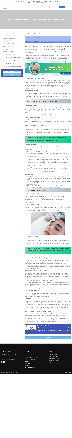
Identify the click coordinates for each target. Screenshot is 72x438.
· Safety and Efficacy (8, 54)
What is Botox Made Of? (7, 40)
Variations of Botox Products (8, 43)
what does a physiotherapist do (39, 190)
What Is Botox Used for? (7, 46)
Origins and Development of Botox (9, 38)
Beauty (31, 7)
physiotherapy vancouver (60, 321)
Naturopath (27, 361)
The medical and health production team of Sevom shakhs (53, 326)
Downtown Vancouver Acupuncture (31, 355)
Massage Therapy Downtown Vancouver (32, 357)
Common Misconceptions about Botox (10, 44)
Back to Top (67, 372)
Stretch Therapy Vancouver (30, 367)
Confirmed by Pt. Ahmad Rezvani (35, 38)
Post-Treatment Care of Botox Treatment (12, 59)
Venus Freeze (27, 363)
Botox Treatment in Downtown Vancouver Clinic (12, 66)
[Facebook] (2, 362)
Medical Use (6, 48)
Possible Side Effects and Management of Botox (12, 61)
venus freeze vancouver (31, 313)
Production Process (8, 41)
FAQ (49, 7)
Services (21, 7)
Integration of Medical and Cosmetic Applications (12, 57)
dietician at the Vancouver (48, 101)
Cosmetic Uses (7, 49)
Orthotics (44, 7)
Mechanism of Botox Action (8, 51)
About (27, 7)
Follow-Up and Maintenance (9, 63)
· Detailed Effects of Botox (9, 52)
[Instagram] (4, 362)
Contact (53, 7)
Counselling (37, 7)
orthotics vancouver (42, 308)
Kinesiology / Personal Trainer (30, 359)
